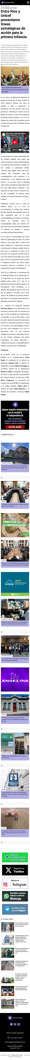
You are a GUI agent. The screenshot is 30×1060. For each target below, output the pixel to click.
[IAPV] (15, 584)
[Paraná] (15, 525)
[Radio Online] (15, 729)
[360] (15, 804)
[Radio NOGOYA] (15, 765)
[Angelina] (15, 679)
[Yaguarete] (15, 842)
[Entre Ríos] (15, 477)
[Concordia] (15, 632)
